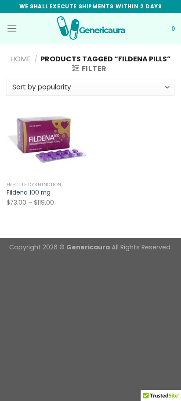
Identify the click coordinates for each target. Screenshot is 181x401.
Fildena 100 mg (29, 193)
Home (20, 59)
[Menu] (12, 28)
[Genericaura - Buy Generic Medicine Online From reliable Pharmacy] (90, 28)
